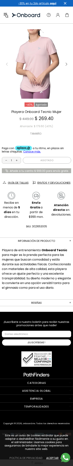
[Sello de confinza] (36, 359)
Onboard (15, 15)
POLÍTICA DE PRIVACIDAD (26, 458)
